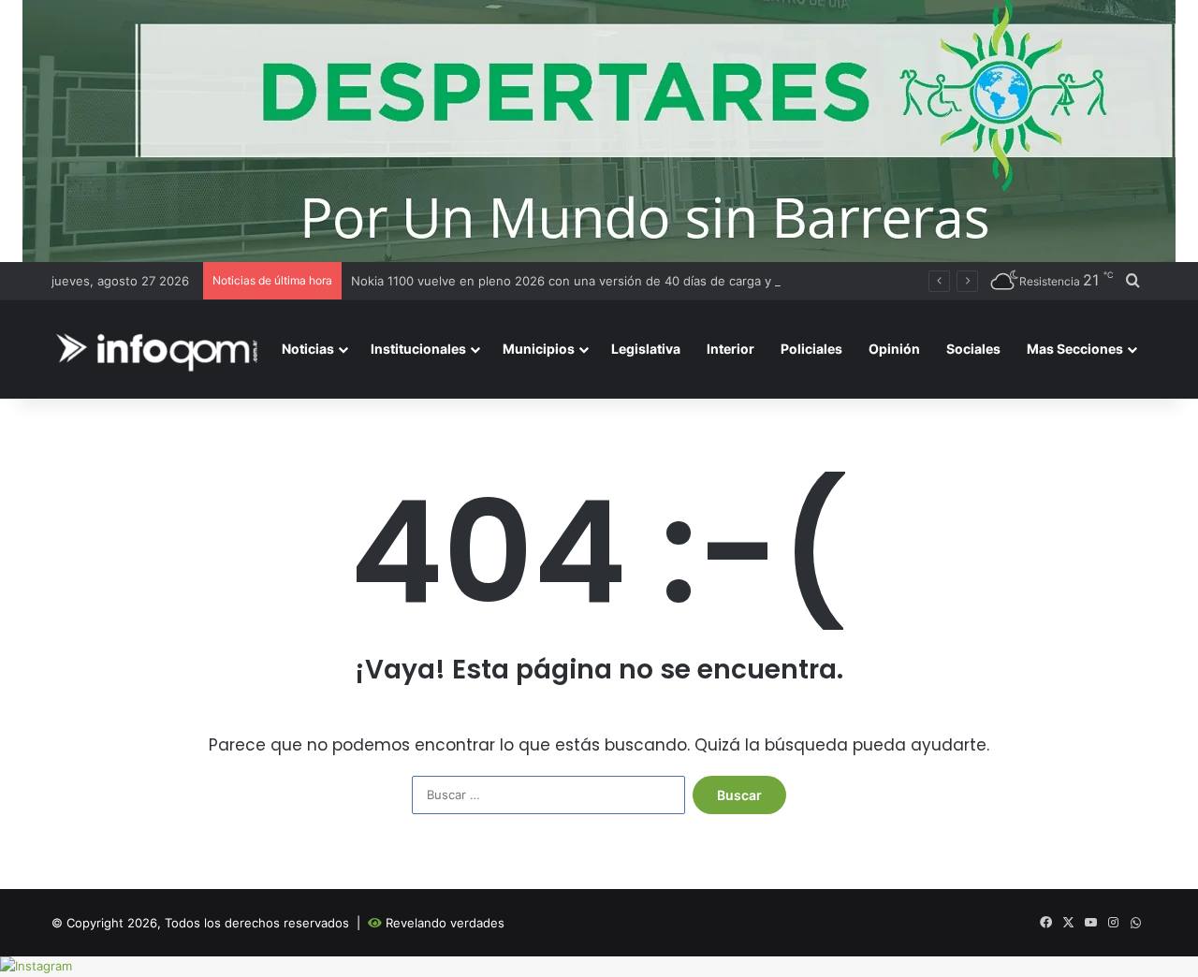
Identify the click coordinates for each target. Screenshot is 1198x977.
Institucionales (418, 349)
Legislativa (645, 349)
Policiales (811, 349)
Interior (730, 349)
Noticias (308, 349)
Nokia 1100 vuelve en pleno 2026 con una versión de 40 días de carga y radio (577, 280)
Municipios (539, 349)
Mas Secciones (1075, 349)
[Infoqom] (160, 349)
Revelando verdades (445, 922)
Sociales (973, 349)
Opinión (894, 349)
